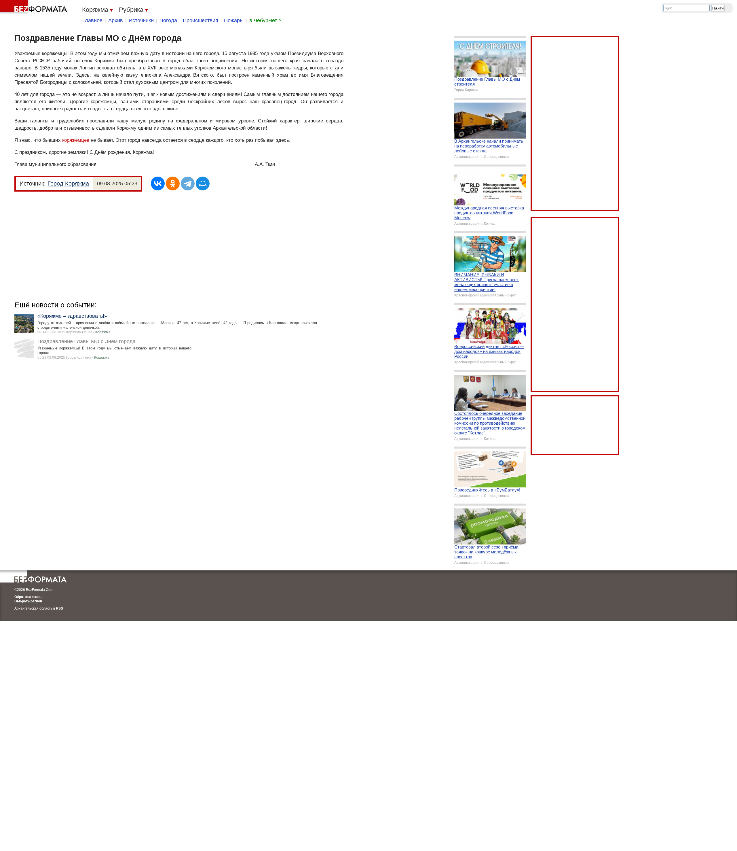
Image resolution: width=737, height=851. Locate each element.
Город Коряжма (68, 183)
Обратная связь (27, 597)
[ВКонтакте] (158, 183)
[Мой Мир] (203, 183)
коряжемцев (75, 140)
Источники (141, 20)
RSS (59, 608)
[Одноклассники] (173, 183)
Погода (168, 20)
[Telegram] (188, 183)
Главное (92, 20)
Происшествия (200, 20)
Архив (115, 20)
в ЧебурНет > (265, 20)
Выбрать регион (28, 601)
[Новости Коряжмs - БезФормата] (34, 7)
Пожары (234, 20)
